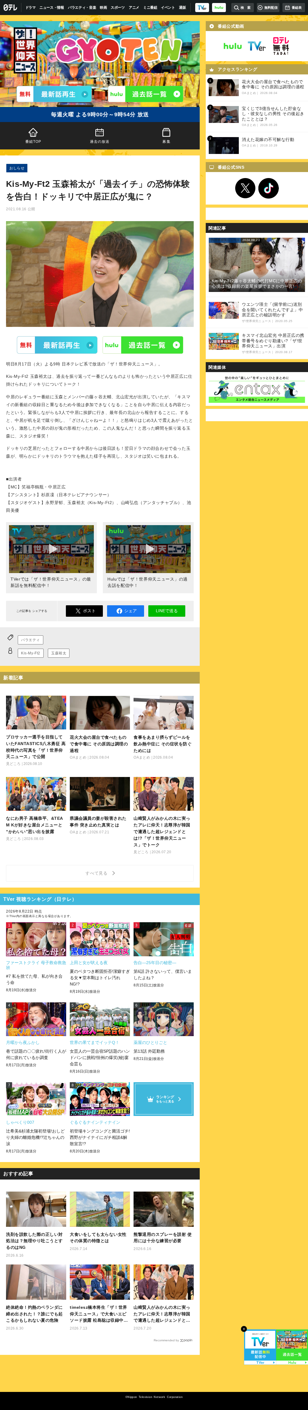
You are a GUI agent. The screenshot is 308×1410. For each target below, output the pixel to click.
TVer (57, 345)
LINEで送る (167, 610)
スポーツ (118, 7)
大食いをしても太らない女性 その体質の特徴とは (98, 1237)
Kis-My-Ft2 (30, 653)
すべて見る (97, 873)
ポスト (89, 610)
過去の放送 (100, 141)
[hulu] (219, 7)
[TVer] (202, 7)
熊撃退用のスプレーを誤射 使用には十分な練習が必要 (163, 1237)
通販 (182, 7)
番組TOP (33, 141)
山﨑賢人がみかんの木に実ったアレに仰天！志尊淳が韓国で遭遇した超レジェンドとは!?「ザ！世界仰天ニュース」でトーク (162, 1314)
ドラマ (30, 7)
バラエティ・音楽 (82, 7)
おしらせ (16, 168)
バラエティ (30, 640)
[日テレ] (10, 7)
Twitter (245, 188)
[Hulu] (145, 94)
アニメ (134, 7)
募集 (166, 141)
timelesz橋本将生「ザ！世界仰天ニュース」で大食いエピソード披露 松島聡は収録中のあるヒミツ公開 (99, 1314)
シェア (130, 610)
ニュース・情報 (51, 7)
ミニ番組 (150, 7)
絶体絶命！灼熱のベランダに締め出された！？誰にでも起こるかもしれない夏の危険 (34, 1314)
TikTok (268, 188)
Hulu (142, 345)
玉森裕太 (58, 653)
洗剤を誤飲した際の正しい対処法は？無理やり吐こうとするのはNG (34, 1241)
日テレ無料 (281, 46)
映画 (103, 7)
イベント (168, 7)
